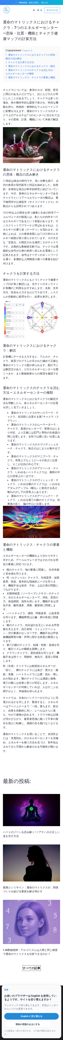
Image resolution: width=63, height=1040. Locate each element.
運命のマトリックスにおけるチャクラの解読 (29, 398)
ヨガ (39, 89)
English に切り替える (31, 1016)
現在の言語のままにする (28, 1024)
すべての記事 (31, 968)
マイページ (52, 10)
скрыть (27, 50)
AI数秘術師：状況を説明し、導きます (33, 2)
